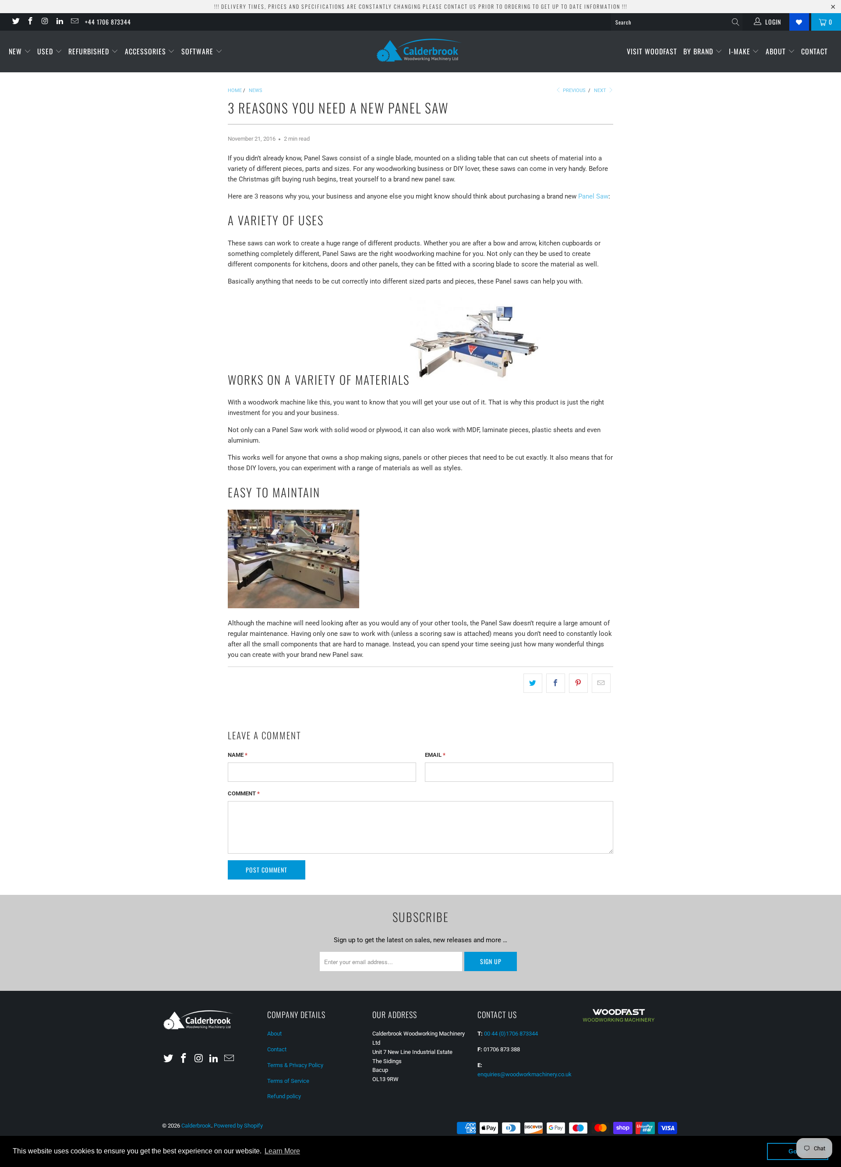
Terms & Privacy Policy (295, 1065)
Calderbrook (196, 1125)
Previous (574, 90)
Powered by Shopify (238, 1125)
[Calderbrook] (420, 50)
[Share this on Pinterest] (578, 683)
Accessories (146, 51)
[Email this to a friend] (601, 683)
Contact (814, 51)
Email (435, 755)
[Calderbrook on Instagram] (44, 21)
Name (237, 755)
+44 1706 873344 (108, 21)
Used (46, 51)
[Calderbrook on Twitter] (15, 21)
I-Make (741, 51)
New (16, 51)
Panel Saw (593, 196)
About (777, 51)
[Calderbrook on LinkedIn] (59, 21)
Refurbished (89, 51)
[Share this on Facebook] (555, 683)
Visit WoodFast (652, 51)
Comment (244, 793)
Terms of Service (288, 1081)
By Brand (699, 51)
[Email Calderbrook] (74, 21)
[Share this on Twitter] (532, 683)
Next (601, 90)
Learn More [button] (282, 1151)
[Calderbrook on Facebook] (30, 21)
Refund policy (284, 1096)
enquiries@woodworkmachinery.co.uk (524, 1074)
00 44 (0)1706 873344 (511, 1033)
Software (198, 51)
